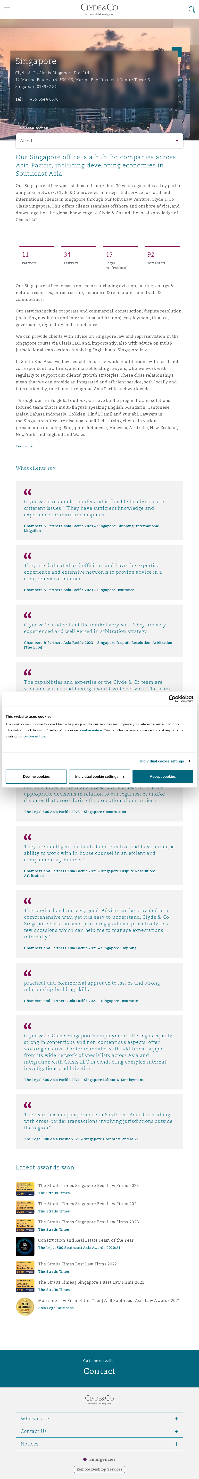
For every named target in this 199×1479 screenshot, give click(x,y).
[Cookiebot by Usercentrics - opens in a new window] (172, 698)
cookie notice (91, 730)
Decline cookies (36, 776)
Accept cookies (163, 776)
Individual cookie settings (162, 761)
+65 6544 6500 (44, 99)
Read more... (26, 446)
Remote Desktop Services (100, 1469)
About (26, 140)
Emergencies (102, 1459)
